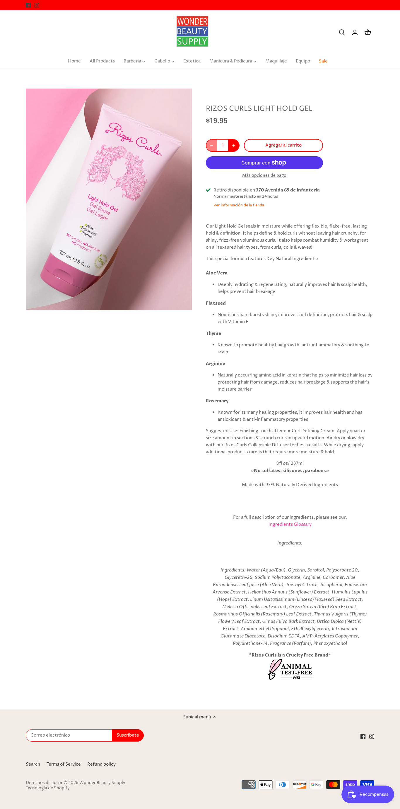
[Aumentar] (233, 145)
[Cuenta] (354, 32)
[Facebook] (28, 5)
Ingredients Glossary (290, 524)
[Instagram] (36, 5)
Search (33, 764)
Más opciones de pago (264, 175)
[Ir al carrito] (367, 32)
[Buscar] (342, 32)
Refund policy (101, 764)
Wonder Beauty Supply (102, 783)
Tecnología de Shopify (48, 788)
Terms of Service (64, 764)
